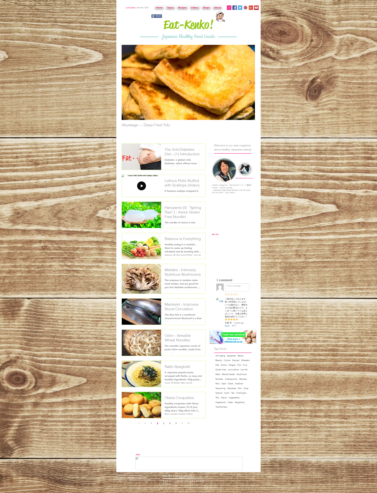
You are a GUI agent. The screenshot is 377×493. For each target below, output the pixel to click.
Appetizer (231, 355)
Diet (217, 365)
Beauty (218, 360)
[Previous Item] (126, 82)
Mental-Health (228, 374)
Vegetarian (220, 402)
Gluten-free (220, 369)
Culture (227, 360)
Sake (223, 383)
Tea (232, 393)
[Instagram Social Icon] (229, 7)
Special (219, 393)
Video (230, 402)
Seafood (239, 383)
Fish (239, 365)
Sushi (226, 393)
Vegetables (234, 397)
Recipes (243, 379)
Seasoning (220, 388)
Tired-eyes (241, 393)
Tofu (217, 397)
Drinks (224, 365)
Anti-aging (220, 355)
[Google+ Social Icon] (251, 7)
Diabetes (245, 360)
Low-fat (243, 369)
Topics (224, 397)
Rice (217, 383)
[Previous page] (145, 423)
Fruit (245, 365)
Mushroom (242, 374)
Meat (217, 374)
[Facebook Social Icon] (234, 7)
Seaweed (231, 388)
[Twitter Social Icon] (240, 7)
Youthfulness (221, 407)
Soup (246, 388)
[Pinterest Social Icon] (245, 7)
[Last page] (188, 423)
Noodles (219, 379)
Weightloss (240, 402)
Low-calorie (233, 369)
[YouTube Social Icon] (256, 7)
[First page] (139, 423)
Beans (241, 355)
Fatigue (232, 365)
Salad (230, 383)
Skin (240, 388)
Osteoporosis (231, 379)
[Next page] (182, 423)
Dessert (235, 360)
